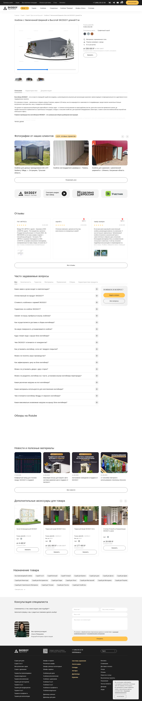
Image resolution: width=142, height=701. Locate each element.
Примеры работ (8, 2)
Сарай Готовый (66, 576)
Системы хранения (79, 661)
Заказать (90, 55)
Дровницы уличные (49, 694)
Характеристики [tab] (31, 91)
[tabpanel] (71, 111)
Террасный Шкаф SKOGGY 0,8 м (84, 529)
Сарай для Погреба (121, 580)
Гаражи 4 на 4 (18, 690)
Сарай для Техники (47, 585)
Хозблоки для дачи (49, 673)
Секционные (54, 8)
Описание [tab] (18, 91)
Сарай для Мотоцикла (104, 580)
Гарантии (37, 282)
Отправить (100, 638)
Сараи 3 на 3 (18, 663)
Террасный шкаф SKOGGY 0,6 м (55, 529)
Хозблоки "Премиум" (66, 8)
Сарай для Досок (108, 576)
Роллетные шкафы (49, 663)
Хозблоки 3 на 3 (48, 682)
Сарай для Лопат (71, 580)
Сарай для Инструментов (40, 580)
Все (15, 282)
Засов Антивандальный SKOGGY (27, 529)
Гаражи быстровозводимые (22, 673)
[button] (20, 253)
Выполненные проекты (108, 678)
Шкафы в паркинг (48, 660)
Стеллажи (91, 8)
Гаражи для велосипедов (22, 696)
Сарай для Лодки (57, 580)
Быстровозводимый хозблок (23, 576)
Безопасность (26, 282)
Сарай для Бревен (80, 576)
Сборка (72, 282)
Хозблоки (43, 8)
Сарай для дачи (94, 576)
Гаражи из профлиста (21, 693)
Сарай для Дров (122, 576)
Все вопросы (114, 301)
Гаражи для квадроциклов (22, 687)
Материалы (49, 282)
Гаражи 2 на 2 (18, 684)
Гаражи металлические (21, 679)
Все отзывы (71, 265)
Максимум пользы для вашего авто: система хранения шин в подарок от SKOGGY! (55, 480)
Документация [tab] (46, 91)
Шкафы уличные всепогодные (52, 666)
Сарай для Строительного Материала (26, 585)
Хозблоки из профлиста (50, 687)
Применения (61, 282)
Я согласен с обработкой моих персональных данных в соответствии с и (96, 632)
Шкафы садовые (48, 669)
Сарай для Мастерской (87, 580)
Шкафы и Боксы (80, 8)
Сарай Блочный (52, 576)
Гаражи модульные (20, 676)
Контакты (62, 2)
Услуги (103, 669)
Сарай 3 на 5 (40, 576)
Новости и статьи (106, 675)
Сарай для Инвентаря (21, 580)
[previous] (123, 136)
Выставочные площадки (29, 2)
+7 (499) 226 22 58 (99, 2)
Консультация (132, 2)
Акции (17, 2)
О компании (104, 663)
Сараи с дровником (20, 669)
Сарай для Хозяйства (79, 585)
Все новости (71, 490)
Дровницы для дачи (49, 697)
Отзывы (103, 672)
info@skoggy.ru (76, 652)
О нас (55, 2)
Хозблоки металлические (50, 676)
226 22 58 (77, 650)
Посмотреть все (71, 180)
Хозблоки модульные (49, 690)
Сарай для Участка (63, 585)
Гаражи (34, 8)
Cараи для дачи (19, 660)
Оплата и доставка (45, 2)
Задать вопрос (114, 295)
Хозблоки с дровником (50, 679)
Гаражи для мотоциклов (21, 682)
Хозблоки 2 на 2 (48, 684)
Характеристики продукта (88, 282)
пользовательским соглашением (96, 633)
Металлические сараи (21, 666)
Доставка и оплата (106, 666)
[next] (127, 136)
